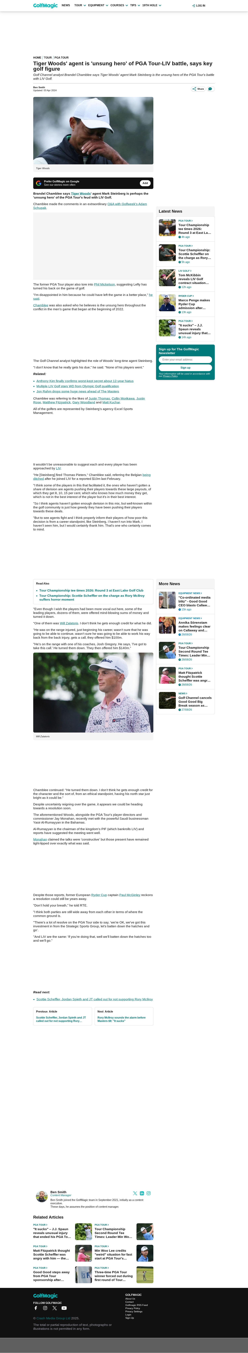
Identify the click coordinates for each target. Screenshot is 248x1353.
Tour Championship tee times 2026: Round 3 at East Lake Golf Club (91, 590)
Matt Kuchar (111, 402)
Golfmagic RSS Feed (136, 1305)
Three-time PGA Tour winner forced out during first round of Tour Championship (114, 1276)
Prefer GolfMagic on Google (61, 181)
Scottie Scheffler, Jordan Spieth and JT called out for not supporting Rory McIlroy (94, 999)
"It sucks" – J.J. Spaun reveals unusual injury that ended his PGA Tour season (52, 1233)
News (66, 5)
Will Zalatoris (69, 623)
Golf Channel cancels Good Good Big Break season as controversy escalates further (195, 701)
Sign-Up (129, 1318)
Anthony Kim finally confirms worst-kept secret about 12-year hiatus (85, 381)
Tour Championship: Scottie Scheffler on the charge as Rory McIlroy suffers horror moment (194, 254)
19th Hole (149, 5)
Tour (78, 5)
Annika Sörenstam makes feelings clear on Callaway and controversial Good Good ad (194, 626)
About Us (130, 1298)
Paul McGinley (129, 895)
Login (128, 1314)
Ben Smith (39, 87)
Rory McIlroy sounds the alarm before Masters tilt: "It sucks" (122, 1019)
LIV (58, 468)
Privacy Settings (133, 1311)
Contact (129, 1302)
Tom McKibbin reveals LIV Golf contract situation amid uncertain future (195, 279)
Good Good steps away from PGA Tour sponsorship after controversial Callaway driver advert (51, 1276)
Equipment (96, 5)
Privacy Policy (170, 376)
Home (37, 57)
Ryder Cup (99, 895)
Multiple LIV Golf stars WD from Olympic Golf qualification (77, 386)
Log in (200, 5)
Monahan (40, 839)
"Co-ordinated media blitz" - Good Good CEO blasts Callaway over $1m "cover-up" (194, 601)
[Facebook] (36, 1309)
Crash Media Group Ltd (53, 1318)
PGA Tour (61, 57)
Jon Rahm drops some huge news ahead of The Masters (77, 391)
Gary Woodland (83, 402)
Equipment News (189, 593)
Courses (117, 5)
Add (145, 183)
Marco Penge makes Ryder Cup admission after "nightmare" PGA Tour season (194, 304)
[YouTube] (65, 1309)
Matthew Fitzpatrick (57, 402)
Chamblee (40, 305)
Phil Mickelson (104, 284)
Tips (133, 5)
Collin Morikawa (123, 398)
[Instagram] (46, 1309)
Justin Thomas (99, 398)
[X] (55, 1309)
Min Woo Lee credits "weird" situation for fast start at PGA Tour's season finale (113, 1254)
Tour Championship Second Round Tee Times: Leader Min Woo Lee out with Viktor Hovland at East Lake (113, 1233)
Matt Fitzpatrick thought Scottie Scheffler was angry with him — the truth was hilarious (51, 1254)
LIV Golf (184, 271)
